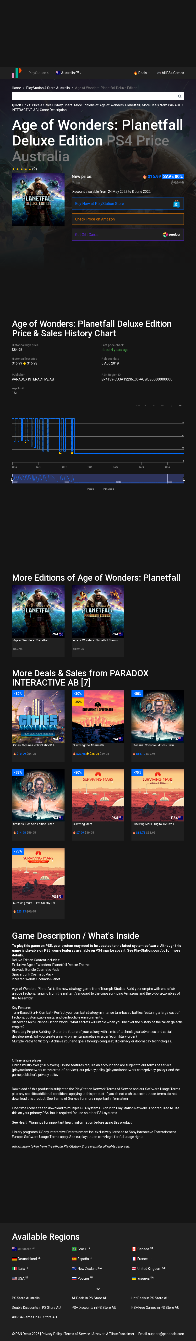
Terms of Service (77, 1334)
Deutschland (29, 1258)
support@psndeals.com (166, 1334)
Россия (85, 1278)
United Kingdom (151, 1268)
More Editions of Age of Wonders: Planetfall (107, 105)
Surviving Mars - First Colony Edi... (35, 903)
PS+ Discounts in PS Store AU (94, 1307)
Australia (69, 72)
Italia (23, 1268)
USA (23, 1278)
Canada (145, 1249)
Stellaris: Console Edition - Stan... (34, 824)
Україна (145, 1278)
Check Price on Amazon (95, 219)
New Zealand (90, 1268)
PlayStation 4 (39, 73)
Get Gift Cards (86, 234)
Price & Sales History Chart (52, 105)
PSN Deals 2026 (27, 1334)
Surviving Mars (82, 824)
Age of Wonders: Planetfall (30, 640)
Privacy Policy (52, 1334)
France (144, 1258)
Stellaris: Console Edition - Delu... (154, 745)
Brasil (84, 1249)
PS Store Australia (26, 1298)
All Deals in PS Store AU (89, 1298)
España (85, 1258)
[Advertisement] (98, 33)
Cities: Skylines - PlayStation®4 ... (35, 745)
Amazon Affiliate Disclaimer (113, 1334)
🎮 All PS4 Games (170, 73)
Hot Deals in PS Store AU (150, 1298)
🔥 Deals (140, 73)
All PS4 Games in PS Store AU (34, 1317)
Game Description (53, 110)
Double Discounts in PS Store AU (36, 1307)
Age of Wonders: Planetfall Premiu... (96, 640)
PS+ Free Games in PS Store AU (155, 1307)
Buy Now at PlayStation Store (99, 203)
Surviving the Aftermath (88, 745)
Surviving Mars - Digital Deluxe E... (155, 824)
